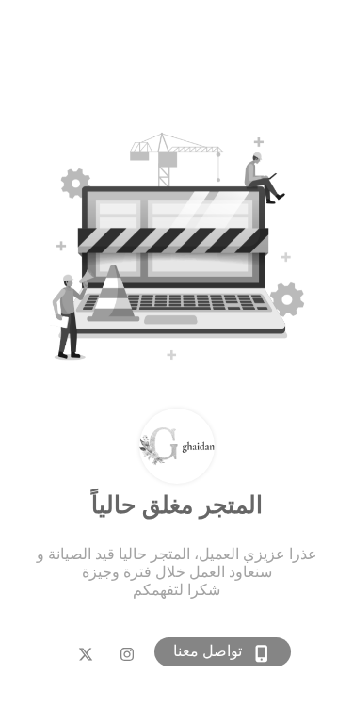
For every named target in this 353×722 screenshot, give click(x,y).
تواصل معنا (207, 651)
